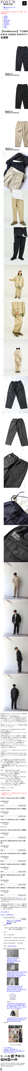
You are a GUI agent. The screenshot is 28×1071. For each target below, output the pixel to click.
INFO (5, 25)
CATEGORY (7, 20)
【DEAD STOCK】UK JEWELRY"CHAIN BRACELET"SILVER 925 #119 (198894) (14, 960)
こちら (19, 898)
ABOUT (6, 17)
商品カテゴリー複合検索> (14, 920)
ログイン (6, 9)
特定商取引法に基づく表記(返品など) (14, 1051)
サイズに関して (5, 911)
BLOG (5, 27)
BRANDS (6, 21)
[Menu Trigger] (24, 3)
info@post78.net (12, 946)
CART (10, 7)
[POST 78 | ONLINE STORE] (8, 4)
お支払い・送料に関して (7, 914)
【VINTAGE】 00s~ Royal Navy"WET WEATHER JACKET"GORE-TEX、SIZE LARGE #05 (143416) (17, 1019)
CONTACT (7, 24)
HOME (5, 16)
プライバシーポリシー (10, 1052)
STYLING (6, 23)
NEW (5, 19)
